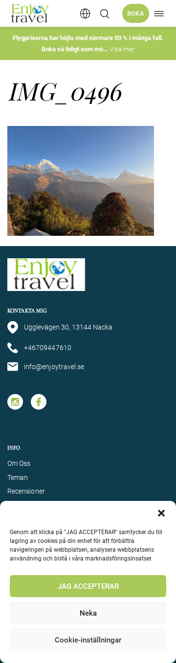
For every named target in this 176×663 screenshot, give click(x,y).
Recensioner (26, 491)
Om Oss (18, 463)
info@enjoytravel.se (54, 367)
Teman (17, 477)
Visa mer (122, 49)
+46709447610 (47, 348)
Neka (88, 613)
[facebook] (38, 402)
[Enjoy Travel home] (30, 13)
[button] (161, 513)
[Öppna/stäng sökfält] (104, 13)
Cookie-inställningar (88, 640)
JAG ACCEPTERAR (88, 586)
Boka (135, 13)
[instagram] (15, 402)
